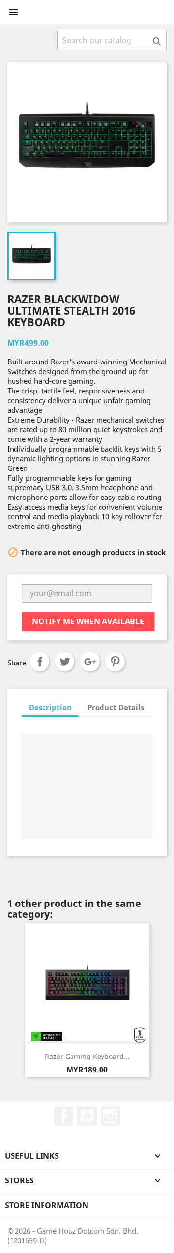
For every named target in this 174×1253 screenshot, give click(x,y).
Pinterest (115, 661)
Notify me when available (88, 621)
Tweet (64, 661)
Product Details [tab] (115, 707)
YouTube (87, 1116)
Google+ (90, 661)
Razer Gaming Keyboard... (87, 1056)
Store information (46, 1205)
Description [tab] (50, 707)
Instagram (110, 1116)
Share (39, 661)
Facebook (63, 1116)
